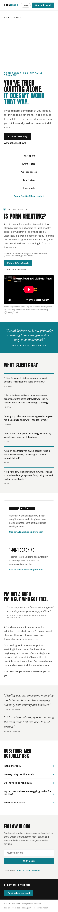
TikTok (18, 870)
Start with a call (43, 5)
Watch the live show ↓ (15, 143)
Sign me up (29, 861)
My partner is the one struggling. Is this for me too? (27, 792)
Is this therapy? (12, 766)
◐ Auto (25, 5)
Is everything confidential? (19, 774)
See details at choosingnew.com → (27, 532)
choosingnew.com (41, 908)
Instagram (36, 870)
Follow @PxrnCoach (18, 263)
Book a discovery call (19, 893)
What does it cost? (14, 802)
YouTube (26, 870)
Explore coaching (17, 136)
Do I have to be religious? (18, 783)
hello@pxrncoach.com (31, 904)
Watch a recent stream (15, 269)
